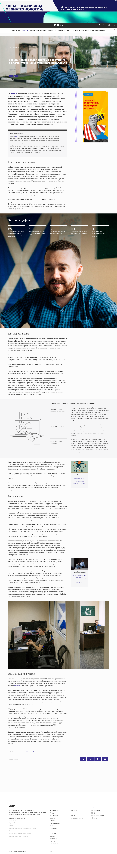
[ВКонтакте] (104, 25)
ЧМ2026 (52, 841)
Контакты (73, 815)
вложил (17, 686)
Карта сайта (12, 823)
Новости (52, 820)
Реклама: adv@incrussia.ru (17, 818)
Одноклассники (98, 815)
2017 (27, 751)
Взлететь (25, 30)
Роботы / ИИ (89, 30)
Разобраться (15, 30)
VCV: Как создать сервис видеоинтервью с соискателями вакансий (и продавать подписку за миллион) (79, 579)
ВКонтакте (96, 810)
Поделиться (34, 30)
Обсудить (61, 30)
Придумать (53, 813)
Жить (68, 30)
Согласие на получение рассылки (18, 836)
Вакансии (74, 810)
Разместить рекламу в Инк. (91, 144)
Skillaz (17, 136)
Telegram (96, 818)
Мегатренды (54, 810)
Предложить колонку (77, 818)
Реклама (73, 813)
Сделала (43, 30)
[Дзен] (109, 25)
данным (14, 94)
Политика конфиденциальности (18, 831)
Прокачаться (100, 30)
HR (33, 751)
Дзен (95, 813)
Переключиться (78, 30)
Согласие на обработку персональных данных (22, 828)
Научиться (52, 30)
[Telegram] (114, 25)
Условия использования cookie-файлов (20, 833)
